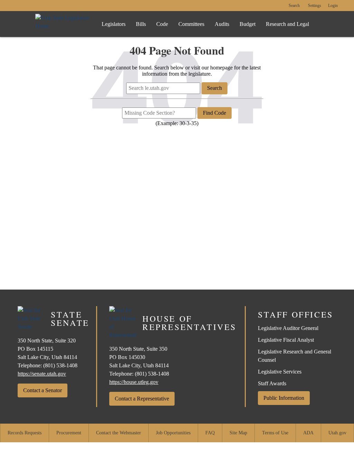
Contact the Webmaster (118, 432)
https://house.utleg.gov (133, 382)
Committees (191, 24)
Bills (141, 24)
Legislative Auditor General (288, 328)
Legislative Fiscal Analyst (286, 340)
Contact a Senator (42, 390)
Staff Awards (272, 383)
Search (294, 5)
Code (162, 24)
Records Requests (24, 432)
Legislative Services (279, 372)
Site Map (238, 432)
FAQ (210, 432)
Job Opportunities (173, 432)
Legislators (113, 24)
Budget (247, 24)
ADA (308, 432)
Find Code (214, 113)
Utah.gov (337, 432)
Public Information (283, 398)
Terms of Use (275, 432)
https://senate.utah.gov (42, 374)
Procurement (68, 432)
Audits (222, 24)
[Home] (63, 24)
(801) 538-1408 (60, 365)
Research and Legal (287, 24)
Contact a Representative (142, 399)
